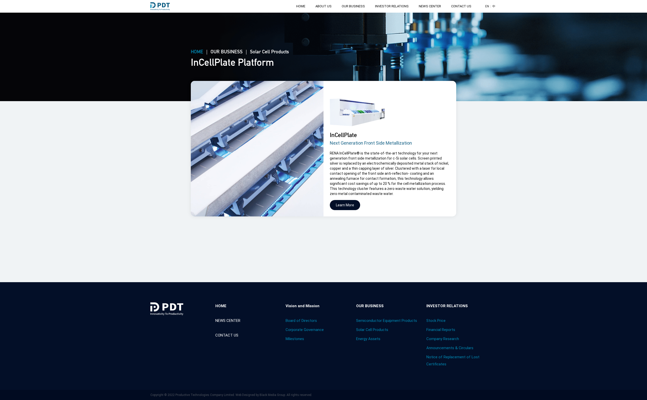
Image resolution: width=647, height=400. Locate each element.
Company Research (442, 339)
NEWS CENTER (430, 6)
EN (487, 6)
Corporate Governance (305, 329)
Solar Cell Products (372, 329)
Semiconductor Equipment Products (386, 320)
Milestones (295, 339)
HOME (300, 6)
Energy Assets (368, 339)
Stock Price (436, 320)
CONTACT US (461, 6)
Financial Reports (440, 329)
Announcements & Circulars (449, 348)
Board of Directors (301, 320)
